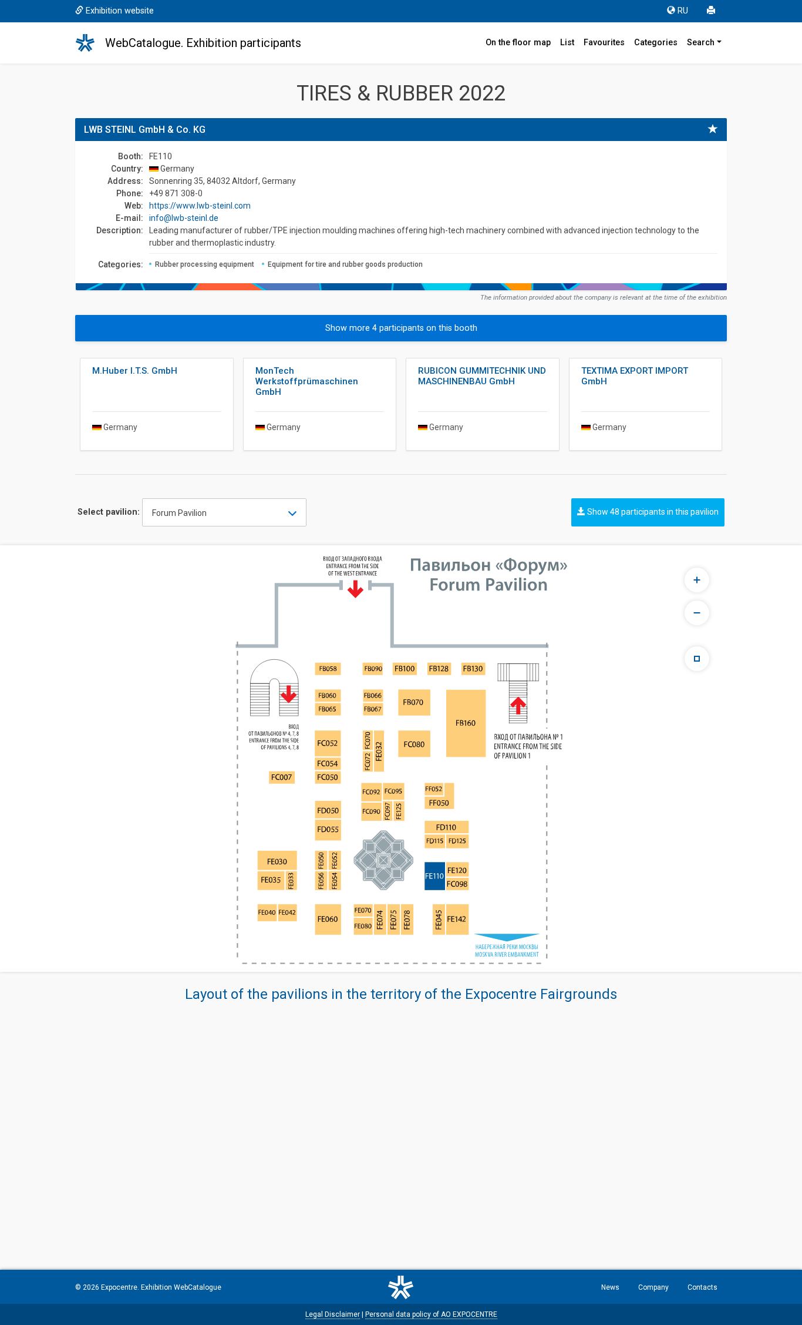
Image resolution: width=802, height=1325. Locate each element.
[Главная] (90, 43)
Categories (656, 43)
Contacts (702, 1287)
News (610, 1287)
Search (701, 43)
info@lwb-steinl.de (183, 218)
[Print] (712, 11)
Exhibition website (120, 11)
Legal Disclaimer (332, 1314)
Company (653, 1287)
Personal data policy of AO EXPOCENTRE (431, 1314)
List (567, 43)
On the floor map (518, 43)
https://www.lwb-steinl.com (200, 205)
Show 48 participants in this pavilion (652, 511)
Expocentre (119, 1287)
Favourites (604, 43)
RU (683, 11)
